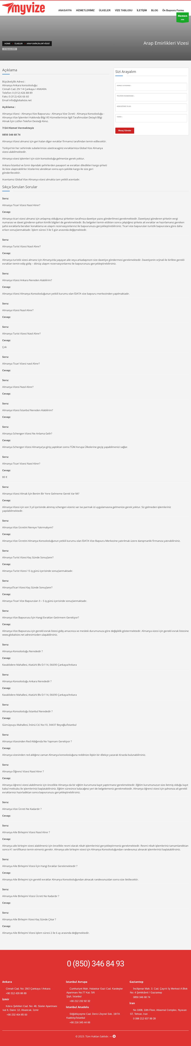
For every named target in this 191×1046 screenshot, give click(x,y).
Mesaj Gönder (124, 130)
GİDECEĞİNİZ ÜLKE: (124, 106)
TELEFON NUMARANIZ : (125, 96)
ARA (182, 17)
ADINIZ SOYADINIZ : (124, 85)
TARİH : (119, 117)
